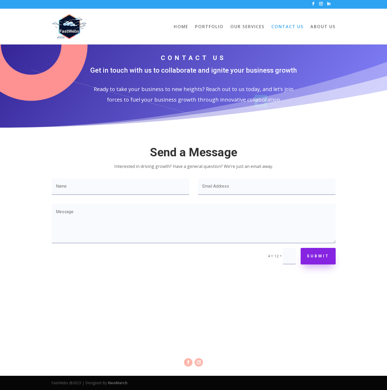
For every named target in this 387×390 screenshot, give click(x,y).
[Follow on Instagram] (199, 362)
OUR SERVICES (247, 27)
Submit (318, 256)
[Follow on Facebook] (188, 362)
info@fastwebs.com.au (193, 330)
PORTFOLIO (209, 27)
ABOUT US (323, 27)
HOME (181, 27)
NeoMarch (117, 382)
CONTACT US (287, 27)
